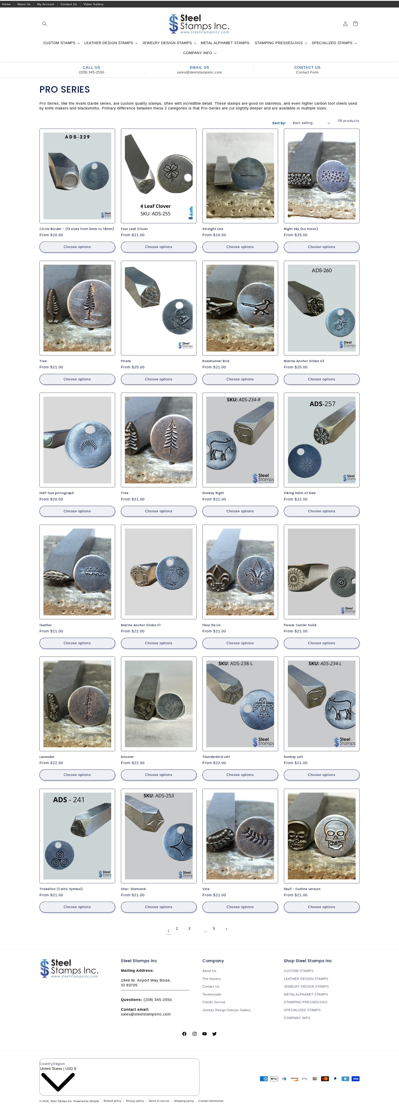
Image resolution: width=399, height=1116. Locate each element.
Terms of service (159, 1101)
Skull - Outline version (302, 889)
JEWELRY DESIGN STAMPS (306, 986)
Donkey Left (293, 757)
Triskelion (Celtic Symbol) (61, 889)
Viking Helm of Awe (300, 493)
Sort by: (279, 123)
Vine (206, 889)
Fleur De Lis (211, 625)
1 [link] (168, 931)
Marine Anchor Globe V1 (141, 625)
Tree (43, 361)
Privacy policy (135, 1101)
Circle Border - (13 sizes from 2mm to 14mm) (76, 229)
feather (45, 625)
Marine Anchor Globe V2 (304, 361)
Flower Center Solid (300, 625)
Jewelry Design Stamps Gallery (226, 1010)
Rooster (127, 757)
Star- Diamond (133, 889)
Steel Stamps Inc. (61, 1101)
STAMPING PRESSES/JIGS (306, 1002)
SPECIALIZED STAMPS (302, 1010)
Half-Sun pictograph (56, 493)
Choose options (77, 247)
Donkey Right (213, 493)
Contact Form (307, 72)
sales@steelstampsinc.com (199, 72)
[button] (44, 24)
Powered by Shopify (86, 1101)
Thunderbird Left (216, 757)
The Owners (211, 979)
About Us (24, 4)
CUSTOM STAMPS (299, 971)
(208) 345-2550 (91, 72)
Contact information (211, 1101)
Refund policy (112, 1101)
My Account (45, 4)
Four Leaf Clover (134, 229)
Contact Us (69, 4)
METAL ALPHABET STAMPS (306, 994)
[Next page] (230, 931)
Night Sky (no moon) (301, 229)
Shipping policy (184, 1101)
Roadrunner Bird (215, 361)
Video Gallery (94, 4)
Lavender (46, 757)
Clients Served (213, 1002)
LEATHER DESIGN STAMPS (306, 979)
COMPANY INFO (297, 1018)
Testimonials (212, 994)
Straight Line (212, 229)
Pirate (126, 361)
